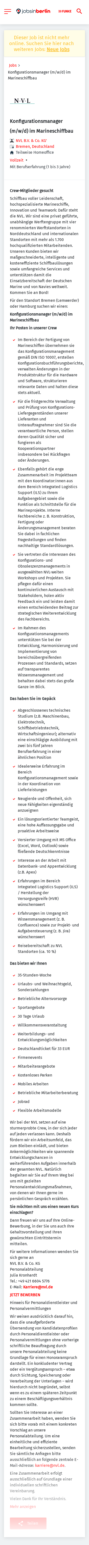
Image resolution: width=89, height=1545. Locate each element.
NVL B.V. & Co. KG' (31, 140)
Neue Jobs (58, 49)
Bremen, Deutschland (35, 146)
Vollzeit (16, 160)
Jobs (13, 65)
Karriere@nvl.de (38, 1287)
